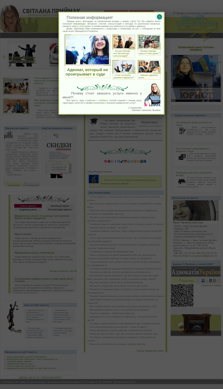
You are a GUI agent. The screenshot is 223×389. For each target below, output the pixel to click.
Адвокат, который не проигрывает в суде (87, 72)
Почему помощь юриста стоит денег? (149, 52)
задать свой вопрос (81, 26)
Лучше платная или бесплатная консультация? (121, 53)
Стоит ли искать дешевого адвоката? (123, 76)
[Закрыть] (159, 16)
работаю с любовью (97, 100)
